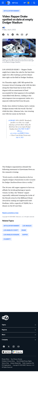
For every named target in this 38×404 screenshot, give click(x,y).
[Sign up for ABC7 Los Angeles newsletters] (18, 347)
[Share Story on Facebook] (3, 34)
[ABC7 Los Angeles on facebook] (4, 347)
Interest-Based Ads (15, 363)
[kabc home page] (5, 317)
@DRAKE (12, 120)
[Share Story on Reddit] (12, 34)
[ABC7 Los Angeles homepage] (8, 2)
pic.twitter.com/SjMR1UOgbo (19, 133)
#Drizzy (19, 131)
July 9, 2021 (20, 137)
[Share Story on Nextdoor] (17, 34)
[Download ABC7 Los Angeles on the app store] (7, 352)
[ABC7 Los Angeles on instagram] (14, 347)
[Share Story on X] (8, 34)
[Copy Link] (26, 34)
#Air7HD (21, 129)
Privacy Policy (5, 359)
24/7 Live (15, 3)
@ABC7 (27, 129)
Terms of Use (5, 363)
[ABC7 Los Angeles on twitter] (9, 347)
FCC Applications (6, 365)
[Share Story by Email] (22, 34)
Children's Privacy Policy (8, 361)
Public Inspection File (28, 363)
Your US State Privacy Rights (24, 361)
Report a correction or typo (10, 213)
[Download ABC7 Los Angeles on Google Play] (17, 352)
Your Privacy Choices (16, 359)
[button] (3, 3)
